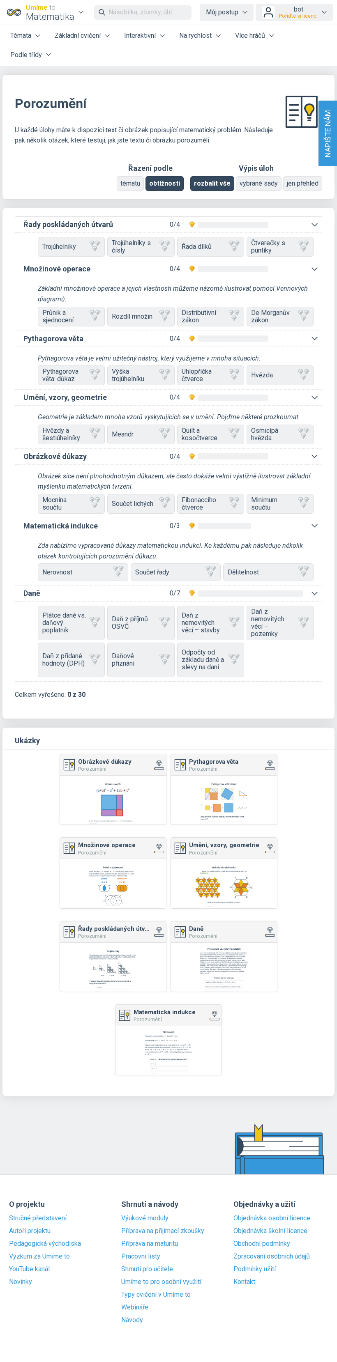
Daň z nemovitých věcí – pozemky (267, 623)
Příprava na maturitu (149, 1243)
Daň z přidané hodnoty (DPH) (63, 659)
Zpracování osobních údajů (271, 1256)
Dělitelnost (243, 572)
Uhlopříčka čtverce (197, 375)
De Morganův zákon (270, 316)
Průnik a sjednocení (58, 316)
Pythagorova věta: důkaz (60, 375)
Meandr (123, 434)
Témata (20, 35)
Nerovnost (57, 572)
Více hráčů (250, 35)
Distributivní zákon (199, 316)
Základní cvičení (78, 35)
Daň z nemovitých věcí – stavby (201, 622)
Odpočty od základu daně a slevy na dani (203, 659)
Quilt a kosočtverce (199, 434)
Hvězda (262, 375)
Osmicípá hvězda (264, 434)
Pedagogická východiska (45, 1243)
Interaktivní (140, 35)
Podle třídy (26, 55)
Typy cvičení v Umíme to (156, 1294)
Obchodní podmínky (261, 1243)
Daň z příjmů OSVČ (130, 622)
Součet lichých (132, 504)
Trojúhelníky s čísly (131, 246)
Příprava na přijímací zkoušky (162, 1231)
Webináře (134, 1307)
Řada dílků (197, 246)
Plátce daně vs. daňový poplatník (64, 622)
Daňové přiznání (123, 659)
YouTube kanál (29, 1269)
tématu (130, 183)
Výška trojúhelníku (128, 375)
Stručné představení (38, 1218)
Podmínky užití (254, 1269)
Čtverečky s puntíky (268, 246)
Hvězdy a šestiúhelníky (61, 434)
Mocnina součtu (54, 503)
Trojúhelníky (59, 246)
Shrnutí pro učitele (147, 1269)
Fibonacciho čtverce (199, 503)
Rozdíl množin (132, 316)
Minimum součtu (264, 503)
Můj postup (222, 12)
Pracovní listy (140, 1256)
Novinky (20, 1282)
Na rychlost (195, 35)
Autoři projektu (30, 1231)
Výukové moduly (144, 1218)
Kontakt (244, 1282)
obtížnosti (164, 183)
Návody (132, 1320)
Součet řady (152, 572)
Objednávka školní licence (270, 1231)
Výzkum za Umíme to (39, 1256)
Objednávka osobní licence (271, 1218)
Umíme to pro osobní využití (161, 1282)
